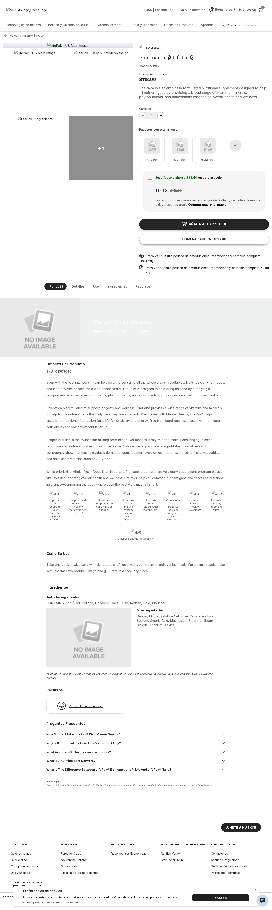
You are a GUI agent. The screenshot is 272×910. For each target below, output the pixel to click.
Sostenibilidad (70, 866)
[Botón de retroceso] (6, 35)
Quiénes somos (21, 853)
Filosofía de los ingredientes (79, 872)
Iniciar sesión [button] (246, 9)
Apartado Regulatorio (225, 860)
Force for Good (71, 853)
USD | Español (156, 10)
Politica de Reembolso (226, 872)
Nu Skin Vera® (170, 853)
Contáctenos (219, 853)
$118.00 (147, 79)
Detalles (78, 286)
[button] (35, 82)
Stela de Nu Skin (172, 860)
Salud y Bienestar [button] (143, 25)
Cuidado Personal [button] (110, 25)
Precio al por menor (154, 74)
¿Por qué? (55, 286)
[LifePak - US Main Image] (67, 45)
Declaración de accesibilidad (230, 866)
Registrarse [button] (223, 9)
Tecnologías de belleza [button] (23, 25)
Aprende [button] (207, 25)
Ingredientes (117, 286)
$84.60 (161, 191)
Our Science (19, 860)
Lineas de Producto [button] (178, 25)
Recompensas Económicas (128, 853)
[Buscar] (223, 25)
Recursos (143, 286)
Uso (96, 286)
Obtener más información (208, 205)
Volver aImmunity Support (27, 35)
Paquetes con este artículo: (158, 129)
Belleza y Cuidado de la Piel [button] (68, 25)
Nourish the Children (74, 860)
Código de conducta (24, 866)
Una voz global (21, 872)
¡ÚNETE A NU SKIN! (241, 827)
